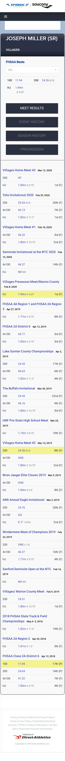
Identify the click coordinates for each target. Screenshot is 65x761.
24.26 (45, 80)
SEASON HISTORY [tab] (32, 135)
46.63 (21, 371)
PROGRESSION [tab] (32, 149)
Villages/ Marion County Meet (23, 591)
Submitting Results (43, 721)
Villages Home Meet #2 (19, 170)
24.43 (21, 363)
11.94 (18, 80)
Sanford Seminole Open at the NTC (27, 569)
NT (20, 177)
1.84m (22, 490)
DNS (21, 457)
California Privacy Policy (40, 717)
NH (20, 272)
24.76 (21, 507)
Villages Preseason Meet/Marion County (31, 281)
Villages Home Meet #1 (19, 227)
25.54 (21, 202)
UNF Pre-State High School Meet (25, 420)
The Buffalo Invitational (19, 388)
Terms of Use (17, 721)
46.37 (21, 264)
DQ (20, 514)
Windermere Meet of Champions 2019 (29, 532)
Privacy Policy (17, 717)
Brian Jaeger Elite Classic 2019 (24, 475)
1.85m (22, 185)
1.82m (22, 217)
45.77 (21, 334)
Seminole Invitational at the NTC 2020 (29, 252)
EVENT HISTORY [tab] (32, 122)
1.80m (22, 242)
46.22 (21, 234)
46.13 (21, 210)
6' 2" (20, 522)
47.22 (21, 678)
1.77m (22, 316)
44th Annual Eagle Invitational (24, 500)
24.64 (21, 671)
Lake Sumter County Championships (28, 351)
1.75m (22, 433)
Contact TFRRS (16, 725)
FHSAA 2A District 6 (16, 326)
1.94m (19, 87)
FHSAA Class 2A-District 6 (21, 656)
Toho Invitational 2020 (18, 195)
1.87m (22, 646)
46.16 (21, 403)
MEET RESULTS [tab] (32, 108)
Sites (28, 721)
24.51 (21, 599)
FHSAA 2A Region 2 (16, 638)
